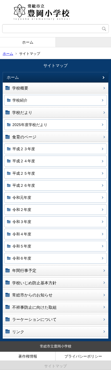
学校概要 (20, 88)
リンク (18, 331)
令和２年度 (21, 209)
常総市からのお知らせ (32, 295)
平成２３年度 (23, 149)
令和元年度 (21, 197)
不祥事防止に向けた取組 (34, 307)
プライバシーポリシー (83, 356)
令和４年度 (21, 234)
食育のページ (24, 137)
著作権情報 (27, 356)
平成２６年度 (23, 185)
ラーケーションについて (34, 319)
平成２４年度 (23, 161)
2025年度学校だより (29, 125)
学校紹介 (19, 100)
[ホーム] (55, 12)
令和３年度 (21, 222)
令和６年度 (21, 258)
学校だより (22, 112)
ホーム (27, 42)
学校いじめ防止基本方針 (34, 283)
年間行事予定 (24, 270)
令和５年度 (21, 246)
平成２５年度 (23, 173)
